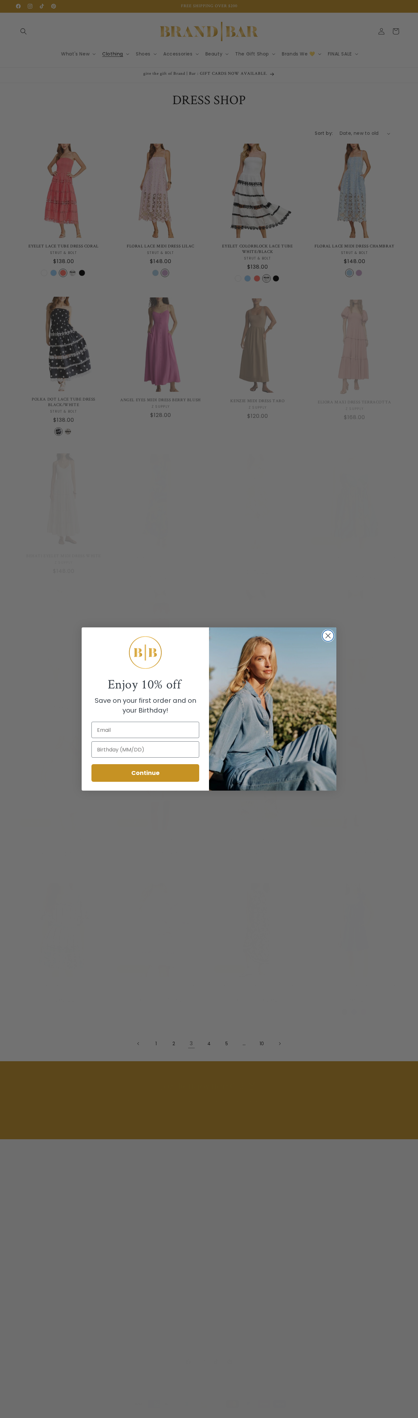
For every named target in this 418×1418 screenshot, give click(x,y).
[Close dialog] (328, 635)
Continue (145, 773)
